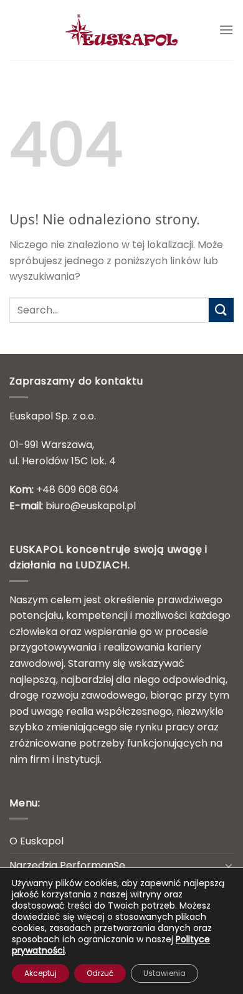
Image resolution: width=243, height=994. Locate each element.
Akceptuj (40, 973)
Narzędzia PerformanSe (67, 865)
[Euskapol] (121, 30)
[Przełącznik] (229, 865)
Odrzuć (100, 973)
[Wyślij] (221, 310)
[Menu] (226, 29)
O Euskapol (36, 841)
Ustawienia (164, 973)
